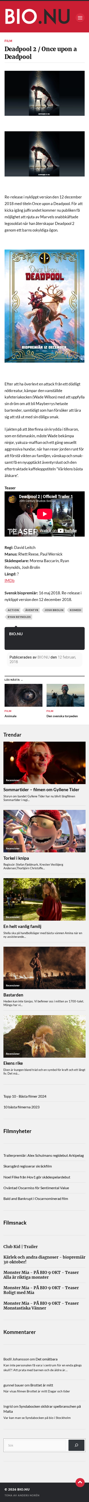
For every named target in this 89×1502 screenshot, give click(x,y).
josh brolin (54, 610)
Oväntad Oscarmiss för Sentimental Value (36, 1188)
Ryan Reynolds (19, 616)
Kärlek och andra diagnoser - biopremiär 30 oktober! (44, 1260)
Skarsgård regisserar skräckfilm (27, 1166)
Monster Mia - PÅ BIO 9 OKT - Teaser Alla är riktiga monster (41, 1275)
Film (8, 41)
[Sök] (76, 1445)
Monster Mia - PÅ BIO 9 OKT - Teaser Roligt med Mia (41, 1290)
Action (13, 610)
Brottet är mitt (41, 1385)
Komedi (75, 610)
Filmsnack (14, 1223)
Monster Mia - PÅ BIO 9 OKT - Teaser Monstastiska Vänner (41, 1306)
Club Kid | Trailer (20, 1246)
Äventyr (31, 610)
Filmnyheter (17, 1131)
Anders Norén (28, 1495)
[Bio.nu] (45, 17)
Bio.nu (23, 1489)
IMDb (10, 580)
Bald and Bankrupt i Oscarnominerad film (35, 1198)
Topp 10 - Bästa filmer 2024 (24, 1096)
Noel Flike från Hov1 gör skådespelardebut (36, 1177)
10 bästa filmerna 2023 (21, 1107)
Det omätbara (47, 1359)
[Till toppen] (80, 1482)
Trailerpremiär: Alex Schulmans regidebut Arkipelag (43, 1155)
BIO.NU (16, 633)
